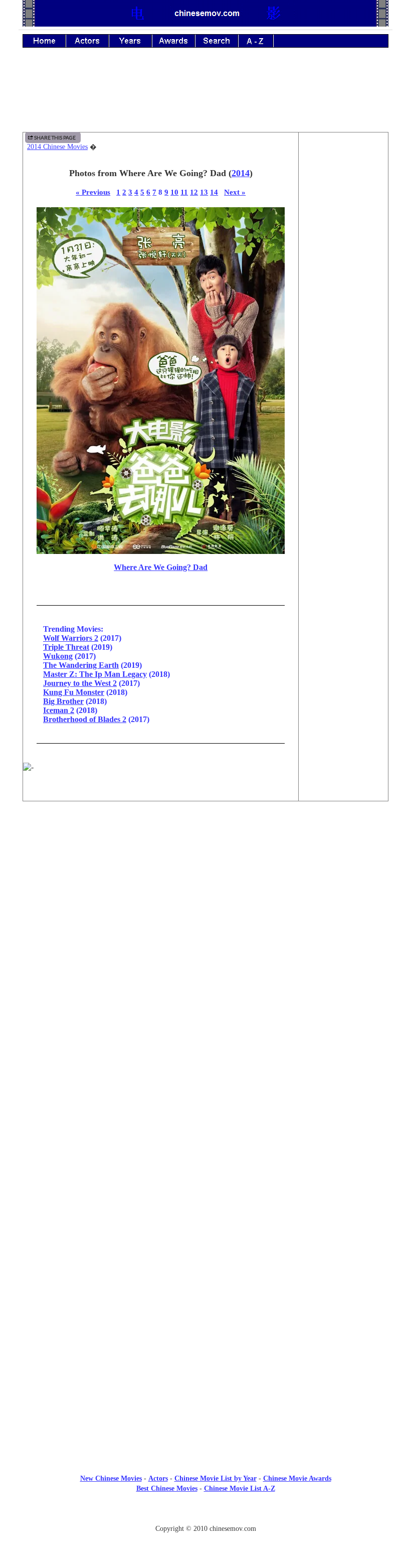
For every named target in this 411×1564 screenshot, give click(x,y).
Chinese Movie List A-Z (239, 1488)
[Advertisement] (205, 97)
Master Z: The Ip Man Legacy (95, 674)
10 (174, 192)
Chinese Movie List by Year (215, 1478)
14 (214, 192)
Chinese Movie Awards (297, 1478)
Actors (158, 1478)
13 (204, 192)
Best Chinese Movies (166, 1488)
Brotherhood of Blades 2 (84, 719)
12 (194, 192)
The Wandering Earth (81, 665)
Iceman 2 (58, 710)
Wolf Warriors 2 (70, 638)
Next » (235, 192)
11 (184, 192)
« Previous (93, 192)
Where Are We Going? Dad (161, 567)
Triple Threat (66, 647)
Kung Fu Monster (73, 692)
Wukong (58, 656)
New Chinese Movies (111, 1478)
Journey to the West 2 (80, 683)
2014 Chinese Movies (57, 147)
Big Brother (63, 701)
